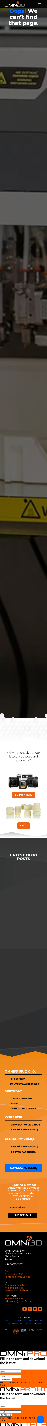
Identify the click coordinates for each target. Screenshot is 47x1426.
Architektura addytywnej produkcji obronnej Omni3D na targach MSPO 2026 (23, 1026)
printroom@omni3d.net (19, 1301)
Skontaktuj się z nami (25, 1124)
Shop (23, 825)
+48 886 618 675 (14, 1298)
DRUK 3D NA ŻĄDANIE (24, 1108)
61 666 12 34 (18, 1079)
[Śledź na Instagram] (30, 1309)
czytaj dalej (23, 923)
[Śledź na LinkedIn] (35, 1309)
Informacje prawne (28, 1320)
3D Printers (23, 794)
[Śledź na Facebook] (24, 1309)
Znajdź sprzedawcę (24, 1129)
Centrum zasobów (13, 1320)
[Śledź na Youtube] (40, 1309)
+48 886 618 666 (14, 1287)
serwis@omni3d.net (16, 1290)
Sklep (14, 1103)
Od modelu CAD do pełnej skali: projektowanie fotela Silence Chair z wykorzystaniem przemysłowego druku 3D (23, 908)
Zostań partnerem (23, 1152)
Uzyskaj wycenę (21, 1098)
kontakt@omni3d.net (24, 1084)
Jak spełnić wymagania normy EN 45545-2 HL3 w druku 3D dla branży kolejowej (23, 968)
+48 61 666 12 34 (14, 1274)
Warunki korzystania (27, 1323)
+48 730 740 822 (14, 1284)
